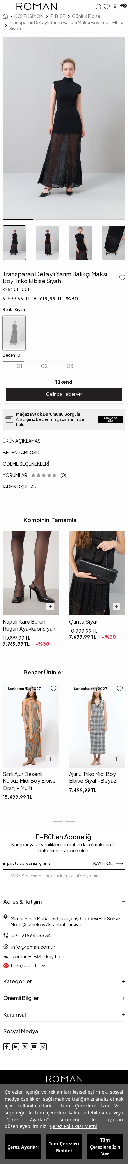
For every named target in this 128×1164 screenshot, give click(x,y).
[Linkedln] (15, 1046)
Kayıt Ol (103, 863)
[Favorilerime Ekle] (53, 689)
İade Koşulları (20, 486)
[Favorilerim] (107, 6)
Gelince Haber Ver (64, 394)
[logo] (36, 6)
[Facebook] (6, 1046)
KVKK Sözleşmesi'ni (30, 875)
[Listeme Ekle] (121, 278)
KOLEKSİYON (29, 16)
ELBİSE (57, 16)
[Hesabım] (114, 6)
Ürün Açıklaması (22, 441)
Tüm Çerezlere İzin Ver (105, 1147)
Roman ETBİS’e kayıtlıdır (37, 956)
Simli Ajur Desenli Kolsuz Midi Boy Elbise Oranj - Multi (29, 780)
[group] (64, 128)
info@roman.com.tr (33, 947)
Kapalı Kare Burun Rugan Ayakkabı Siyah (29, 625)
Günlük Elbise (86, 16)
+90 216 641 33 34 (31, 935)
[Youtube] (34, 1046)
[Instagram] (43, 1046)
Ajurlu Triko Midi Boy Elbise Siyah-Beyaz (92, 777)
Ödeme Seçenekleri (26, 464)
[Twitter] (25, 1046)
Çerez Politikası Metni (73, 1126)
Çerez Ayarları (23, 1147)
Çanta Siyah (84, 621)
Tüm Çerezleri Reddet (64, 1147)
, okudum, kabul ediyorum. (55, 875)
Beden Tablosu (21, 452)
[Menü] (6, 6)
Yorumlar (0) (34, 475)
